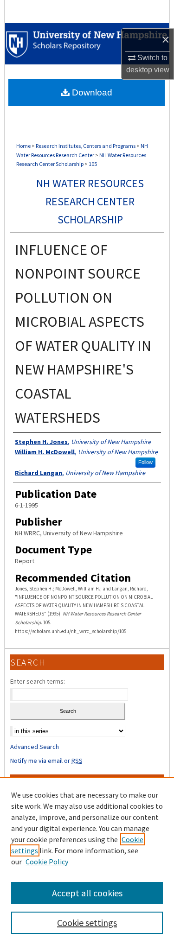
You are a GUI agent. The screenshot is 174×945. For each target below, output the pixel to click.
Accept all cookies (87, 893)
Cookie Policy (47, 861)
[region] (87, 861)
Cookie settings (87, 922)
